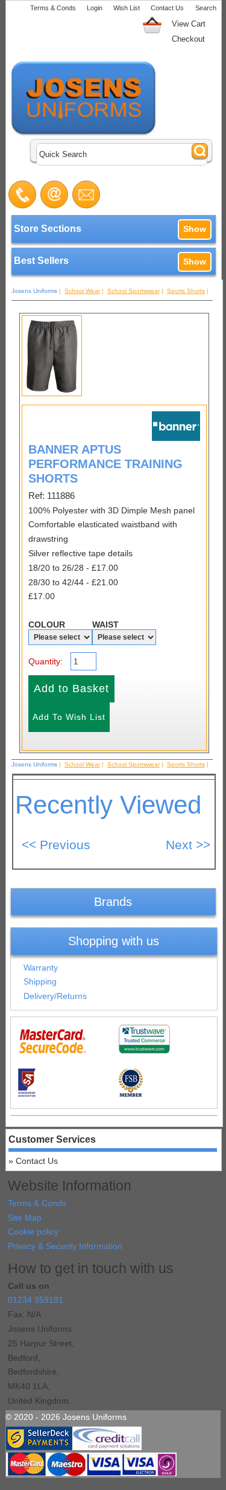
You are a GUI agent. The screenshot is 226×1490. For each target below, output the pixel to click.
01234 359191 (35, 1300)
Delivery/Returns (55, 996)
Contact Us (167, 7)
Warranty (41, 967)
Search (205, 7)
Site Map (25, 1217)
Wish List (126, 7)
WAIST (105, 624)
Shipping (40, 981)
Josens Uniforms (34, 290)
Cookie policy (33, 1231)
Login (94, 7)
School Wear (82, 290)
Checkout (188, 38)
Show (194, 229)
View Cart (189, 23)
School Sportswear (133, 290)
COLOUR (46, 624)
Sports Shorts (186, 290)
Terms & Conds (53, 7)
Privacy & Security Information (65, 1246)
